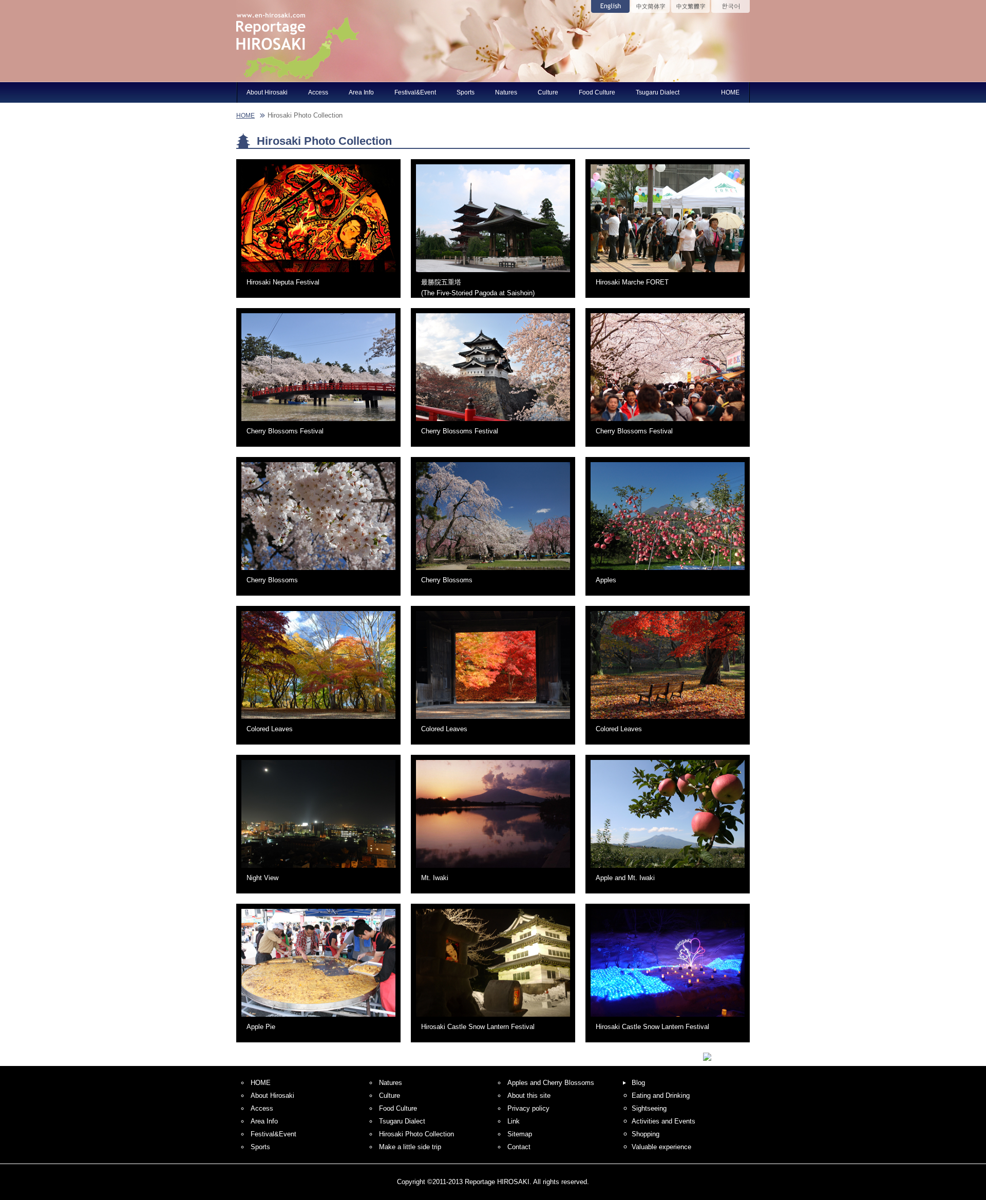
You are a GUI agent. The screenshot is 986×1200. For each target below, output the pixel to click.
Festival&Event (415, 92)
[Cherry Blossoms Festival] (318, 424)
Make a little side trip (410, 1147)
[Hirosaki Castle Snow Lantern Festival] (493, 1019)
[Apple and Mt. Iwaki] (667, 870)
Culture (548, 92)
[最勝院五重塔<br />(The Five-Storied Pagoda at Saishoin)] (493, 275)
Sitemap (519, 1134)
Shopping (645, 1134)
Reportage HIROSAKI (297, 41)
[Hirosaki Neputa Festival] (318, 275)
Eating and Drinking (661, 1095)
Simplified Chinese (650, 6)
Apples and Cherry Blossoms (550, 1083)
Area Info (361, 92)
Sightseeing (649, 1108)
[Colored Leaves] (318, 722)
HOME (730, 92)
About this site (529, 1095)
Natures (506, 92)
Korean (730, 6)
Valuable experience (661, 1147)
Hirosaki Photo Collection (416, 1134)
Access (318, 92)
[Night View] (318, 870)
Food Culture (597, 92)
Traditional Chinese (690, 6)
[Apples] (667, 573)
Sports (466, 92)
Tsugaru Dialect (657, 92)
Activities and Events (663, 1121)
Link (513, 1121)
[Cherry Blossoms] (318, 573)
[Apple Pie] (318, 1019)
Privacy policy (528, 1108)
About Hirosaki (267, 92)
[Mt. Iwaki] (493, 870)
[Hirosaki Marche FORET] (667, 275)
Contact (518, 1147)
